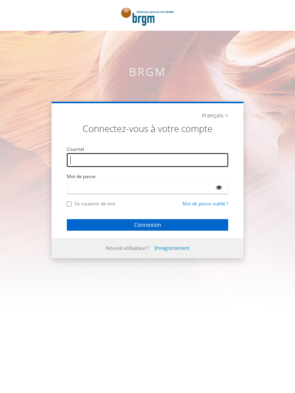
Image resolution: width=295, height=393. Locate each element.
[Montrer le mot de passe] (219, 187)
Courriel (75, 149)
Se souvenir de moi (95, 203)
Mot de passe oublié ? (205, 203)
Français (213, 115)
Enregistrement (172, 247)
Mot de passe (81, 176)
